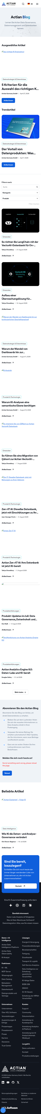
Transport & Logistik (30, 961)
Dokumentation (28, 1016)
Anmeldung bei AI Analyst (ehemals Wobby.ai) (29, 1035)
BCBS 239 (26, 984)
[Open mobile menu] (37, 4)
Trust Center (6, 1046)
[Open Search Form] (23, 4)
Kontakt (18, 886)
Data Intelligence (9, 829)
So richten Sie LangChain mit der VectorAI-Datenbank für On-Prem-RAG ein (20, 243)
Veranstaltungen (8, 1016)
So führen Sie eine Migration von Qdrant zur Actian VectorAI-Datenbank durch (20, 457)
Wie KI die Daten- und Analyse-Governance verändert (19, 835)
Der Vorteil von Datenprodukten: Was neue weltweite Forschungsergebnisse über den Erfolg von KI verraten (18, 151)
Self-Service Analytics (30, 965)
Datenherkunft (7, 989)
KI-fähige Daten (28, 980)
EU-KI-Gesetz (27, 992)
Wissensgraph (7, 975)
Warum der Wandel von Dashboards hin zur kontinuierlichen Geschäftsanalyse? (15, 350)
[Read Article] (20, 62)
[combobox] (30, 4)
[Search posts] (37, 187)
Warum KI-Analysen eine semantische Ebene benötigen (18, 404)
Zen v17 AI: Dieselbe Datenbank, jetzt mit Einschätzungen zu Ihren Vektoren (20, 510)
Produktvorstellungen (30, 1056)
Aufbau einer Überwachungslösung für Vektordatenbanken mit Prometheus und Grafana (16, 297)
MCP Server (6, 971)
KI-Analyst (5, 957)
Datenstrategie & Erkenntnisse (14, 79)
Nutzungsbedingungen (9, 1093)
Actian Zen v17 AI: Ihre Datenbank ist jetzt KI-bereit (20, 564)
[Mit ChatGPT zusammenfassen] (17, 905)
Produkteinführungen (11, 611)
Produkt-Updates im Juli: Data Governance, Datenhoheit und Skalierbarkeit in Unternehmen (19, 617)
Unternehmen (7, 1008)
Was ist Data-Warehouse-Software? (20, 920)
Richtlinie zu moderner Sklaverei (28, 1094)
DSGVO (25, 988)
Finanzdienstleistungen (31, 946)
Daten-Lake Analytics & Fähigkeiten (20, 917)
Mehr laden (19, 692)
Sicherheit (24, 1102)
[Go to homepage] (9, 4)
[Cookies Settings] (3, 1110)
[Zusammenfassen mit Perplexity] (24, 905)
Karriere (5, 1038)
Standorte (5, 1042)
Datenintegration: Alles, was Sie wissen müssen (20, 923)
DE (32, 4)
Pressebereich (7, 1030)
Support (25, 1008)
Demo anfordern (28, 1048)
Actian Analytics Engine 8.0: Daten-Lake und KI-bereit (17, 671)
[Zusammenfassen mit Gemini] (11, 905)
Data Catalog (7, 979)
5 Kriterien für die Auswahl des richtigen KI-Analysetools (20, 87)
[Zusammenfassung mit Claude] (30, 905)
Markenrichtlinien (27, 1099)
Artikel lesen (8, 100)
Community (26, 1012)
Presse (4, 1034)
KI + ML (4, 968)
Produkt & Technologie (11, 397)
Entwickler (7, 237)
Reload (7, 773)
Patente (4, 1102)
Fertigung (26, 954)
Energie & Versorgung (30, 942)
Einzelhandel (27, 957)
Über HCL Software (9, 1012)
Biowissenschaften (29, 950)
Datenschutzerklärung (9, 1099)
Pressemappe (7, 1026)
